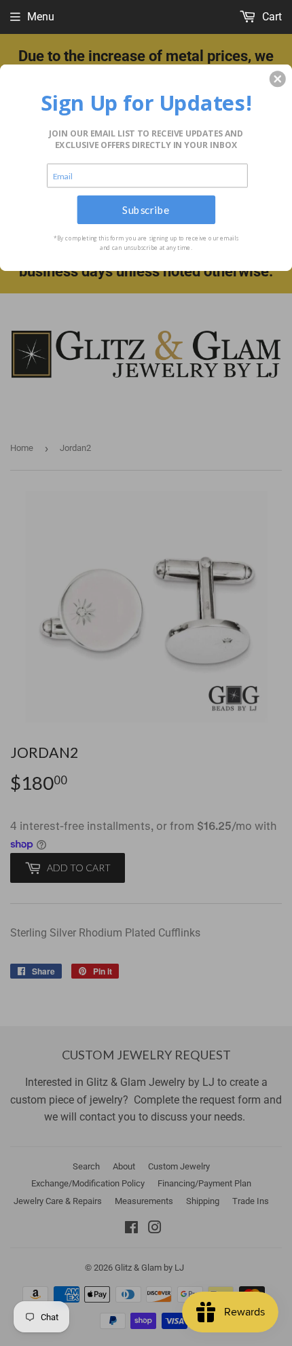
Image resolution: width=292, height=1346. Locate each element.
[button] (278, 79)
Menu (40, 16)
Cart (270, 16)
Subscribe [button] (145, 209)
